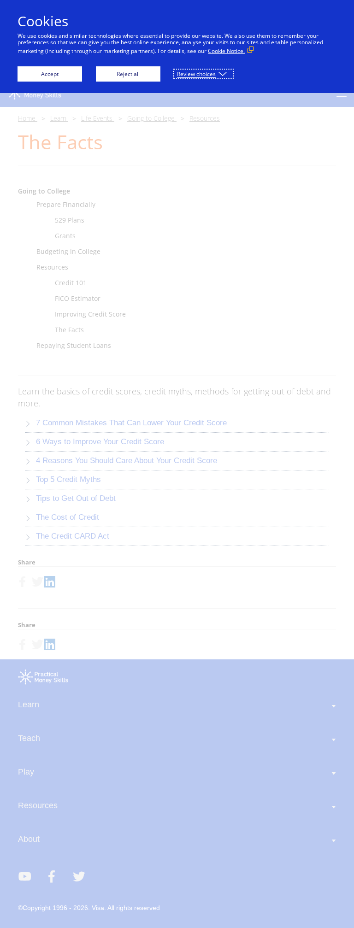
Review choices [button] (196, 74)
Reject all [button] (128, 74)
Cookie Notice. (226, 51)
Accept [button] (50, 74)
